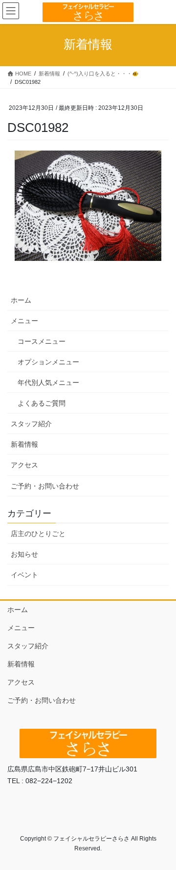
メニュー (24, 321)
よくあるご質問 (42, 403)
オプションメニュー (48, 362)
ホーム (21, 300)
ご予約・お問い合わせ (45, 486)
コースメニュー (42, 341)
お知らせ (24, 554)
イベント (24, 575)
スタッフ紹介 (31, 424)
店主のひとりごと (38, 533)
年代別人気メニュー (48, 382)
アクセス (24, 465)
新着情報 (24, 444)
